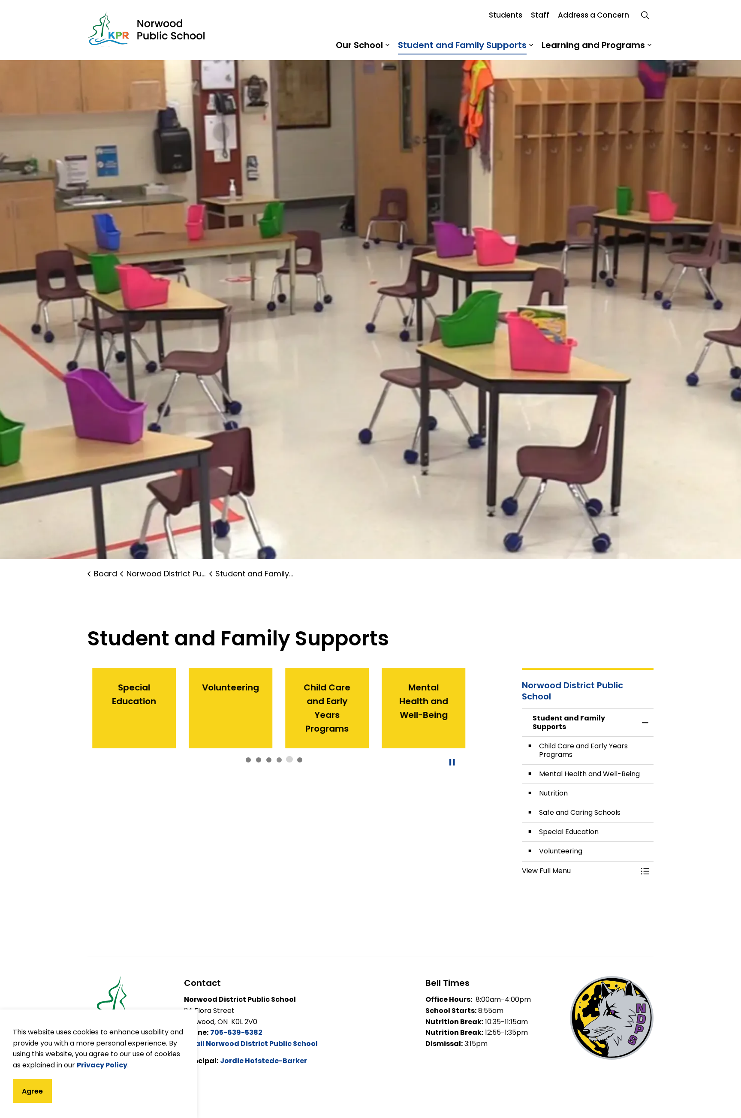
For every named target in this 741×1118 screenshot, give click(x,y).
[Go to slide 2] (258, 759)
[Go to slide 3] (268, 759)
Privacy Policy (102, 1065)
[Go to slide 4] (279, 759)
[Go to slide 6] (299, 759)
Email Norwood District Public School (251, 1044)
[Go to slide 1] (248, 759)
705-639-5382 (236, 1032)
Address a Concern (593, 15)
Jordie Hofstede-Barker (263, 1061)
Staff (540, 15)
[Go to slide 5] (289, 759)
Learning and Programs (593, 45)
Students (505, 15)
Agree (32, 1091)
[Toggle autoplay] (452, 762)
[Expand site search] (645, 15)
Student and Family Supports (462, 45)
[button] (579, 871)
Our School (359, 45)
